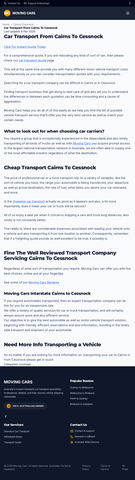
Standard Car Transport (16, 431)
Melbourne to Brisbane (82, 393)
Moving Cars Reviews (43, 282)
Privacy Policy (86, 467)
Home (6, 24)
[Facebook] (129, 3)
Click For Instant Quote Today (25, 46)
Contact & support (84, 430)
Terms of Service (105, 467)
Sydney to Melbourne (81, 387)
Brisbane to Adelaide (81, 404)
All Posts (125, 467)
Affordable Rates (13, 436)
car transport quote (32, 60)
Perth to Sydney (79, 398)
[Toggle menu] (127, 13)
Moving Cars (82, 143)
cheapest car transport (29, 201)
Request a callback (85, 436)
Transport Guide (12, 442)
